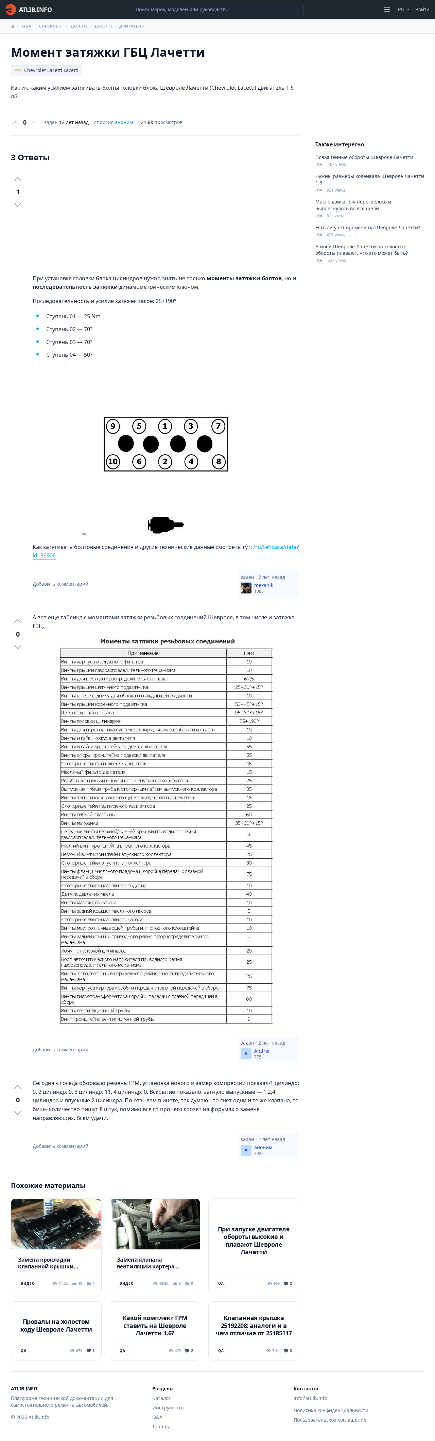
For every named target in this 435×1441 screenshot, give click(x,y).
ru (401, 9)
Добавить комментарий (60, 584)
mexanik (263, 588)
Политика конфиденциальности (331, 1410)
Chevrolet (51, 26)
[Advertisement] (166, 218)
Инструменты (168, 1407)
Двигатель (131, 26)
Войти (422, 9)
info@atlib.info (310, 1398)
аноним (124, 122)
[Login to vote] (15, 122)
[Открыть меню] (387, 9)
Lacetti (79, 26)
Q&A (27, 26)
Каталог (161, 1398)
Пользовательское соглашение (330, 1420)
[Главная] (13, 26)
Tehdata (161, 1426)
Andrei (261, 1054)
